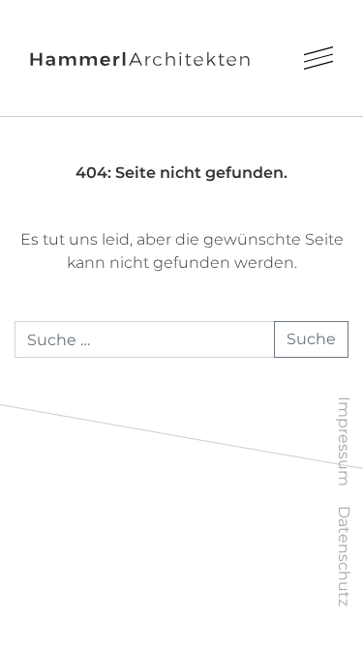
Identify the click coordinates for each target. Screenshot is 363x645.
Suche (311, 339)
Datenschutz (344, 556)
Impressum (344, 441)
